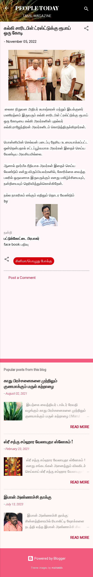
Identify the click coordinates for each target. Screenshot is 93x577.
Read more (79, 427)
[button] (86, 29)
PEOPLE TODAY (37, 8)
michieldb (57, 567)
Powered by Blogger (49, 558)
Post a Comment (22, 278)
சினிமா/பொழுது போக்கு (34, 261)
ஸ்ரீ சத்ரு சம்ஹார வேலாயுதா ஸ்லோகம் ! (38, 441)
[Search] (86, 9)
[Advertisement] (46, 318)
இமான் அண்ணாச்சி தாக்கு (28, 497)
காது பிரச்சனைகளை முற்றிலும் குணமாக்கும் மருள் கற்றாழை (30, 383)
